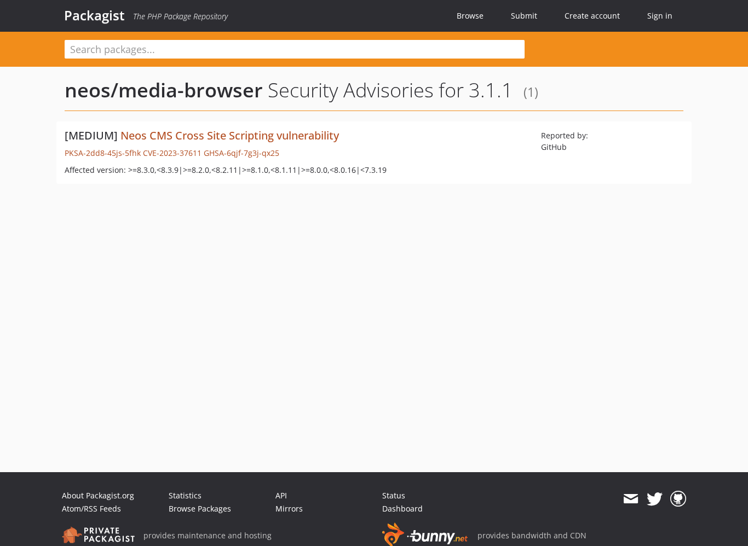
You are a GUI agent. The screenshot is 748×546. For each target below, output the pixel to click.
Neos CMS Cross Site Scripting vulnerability (229, 135)
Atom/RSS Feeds (91, 508)
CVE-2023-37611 (172, 153)
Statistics (185, 495)
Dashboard (402, 508)
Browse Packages (200, 508)
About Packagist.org (98, 495)
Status (393, 495)
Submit (524, 15)
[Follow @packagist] (655, 499)
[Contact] (630, 499)
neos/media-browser (164, 90)
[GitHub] (678, 499)
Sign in (659, 15)
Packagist (94, 15)
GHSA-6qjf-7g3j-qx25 (241, 153)
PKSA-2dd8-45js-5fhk (103, 153)
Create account (592, 15)
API (281, 495)
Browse (470, 15)
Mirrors (289, 508)
